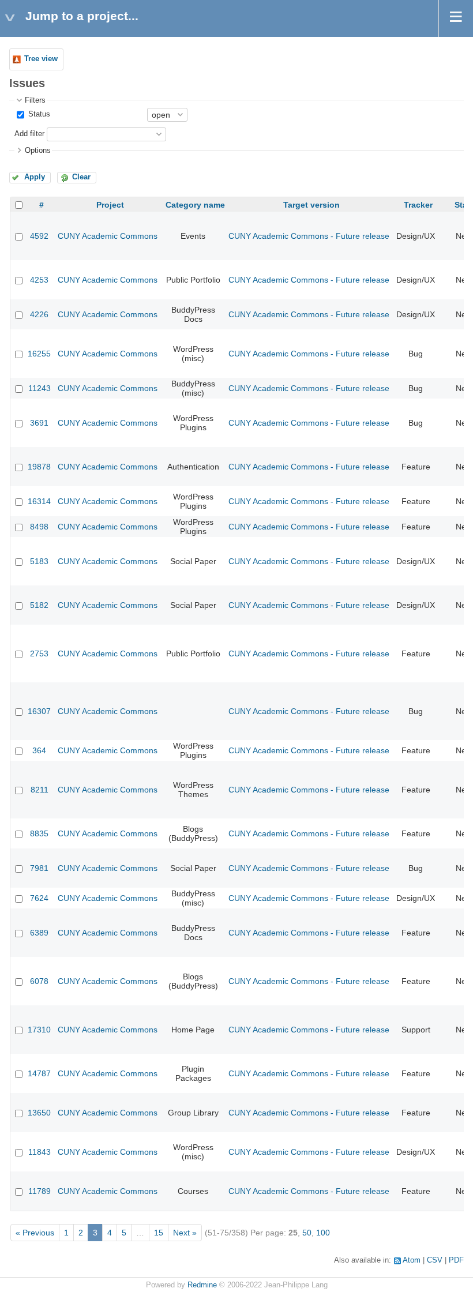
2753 (39, 653)
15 (158, 1232)
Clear (81, 177)
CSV (434, 1260)
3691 (39, 422)
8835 (39, 833)
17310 (39, 1029)
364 (39, 750)
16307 (39, 711)
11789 (39, 1191)
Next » (185, 1232)
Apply (34, 177)
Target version (311, 204)
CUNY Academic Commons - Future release (308, 236)
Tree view (41, 59)
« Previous (35, 1232)
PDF (456, 1260)
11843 (39, 1151)
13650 (39, 1112)
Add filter (29, 134)
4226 (39, 314)
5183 (39, 561)
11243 (39, 388)
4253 (39, 279)
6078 (39, 981)
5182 (39, 605)
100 (323, 1232)
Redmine (202, 1285)
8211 (39, 789)
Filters (35, 100)
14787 (39, 1073)
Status (38, 114)
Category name (195, 204)
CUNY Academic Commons (107, 236)
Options (38, 151)
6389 (39, 932)
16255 (39, 353)
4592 (39, 236)
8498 (39, 526)
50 (306, 1232)
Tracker (418, 204)
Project (110, 204)
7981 (39, 868)
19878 (39, 466)
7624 (39, 898)
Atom (412, 1260)
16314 (39, 501)
